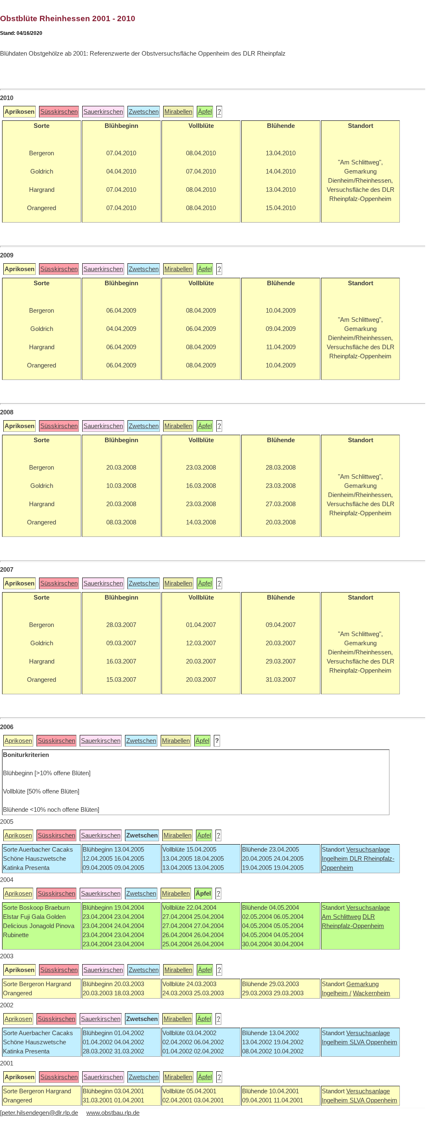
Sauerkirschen (103, 111)
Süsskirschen (59, 111)
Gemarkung (362, 984)
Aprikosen (18, 740)
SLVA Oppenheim (373, 1042)
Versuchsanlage (368, 849)
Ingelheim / (336, 993)
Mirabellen (178, 111)
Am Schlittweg (341, 916)
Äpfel (205, 111)
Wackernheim (371, 993)
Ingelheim (336, 858)
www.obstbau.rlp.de (113, 1112)
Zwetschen (144, 111)
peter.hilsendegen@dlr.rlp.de (40, 1112)
